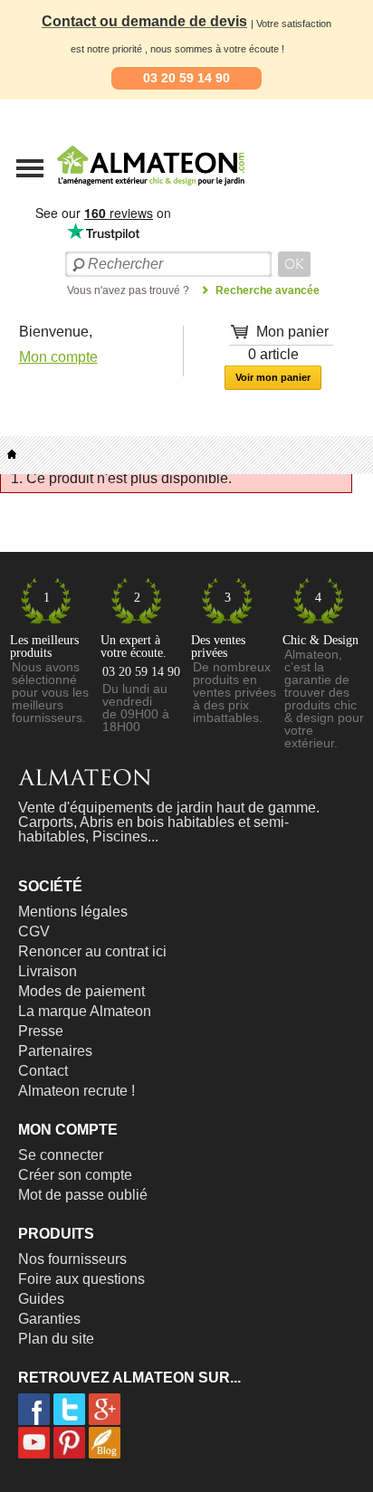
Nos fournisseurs (72, 1259)
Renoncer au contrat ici (92, 951)
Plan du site (56, 1338)
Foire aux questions (81, 1279)
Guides (41, 1299)
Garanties (49, 1318)
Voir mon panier (273, 377)
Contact (43, 1071)
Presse (40, 1031)
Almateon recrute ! (76, 1090)
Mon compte (58, 357)
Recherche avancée (267, 290)
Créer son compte (75, 1175)
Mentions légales (73, 911)
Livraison (47, 971)
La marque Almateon (84, 1011)
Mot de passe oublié (83, 1194)
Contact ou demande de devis (144, 21)
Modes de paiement (81, 991)
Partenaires (55, 1051)
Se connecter (60, 1155)
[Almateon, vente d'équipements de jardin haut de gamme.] (104, 191)
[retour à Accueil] (12, 454)
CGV (34, 931)
